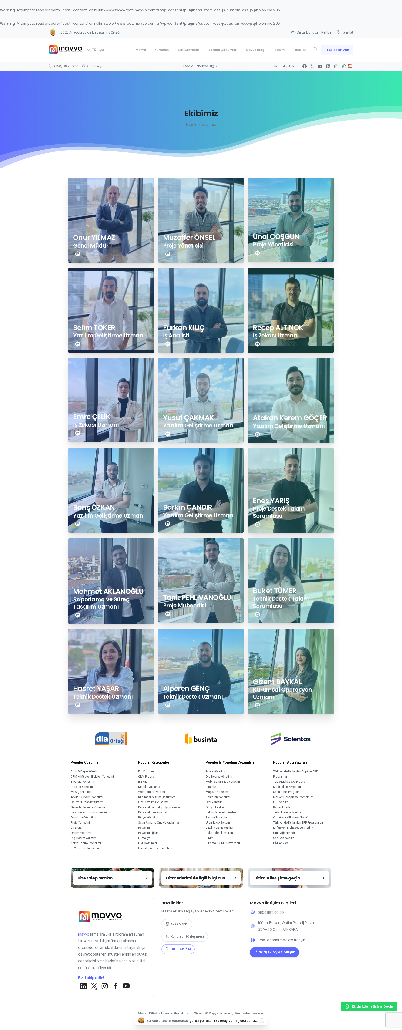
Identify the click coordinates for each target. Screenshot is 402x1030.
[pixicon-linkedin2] (77, 254)
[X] (312, 66)
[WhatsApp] (344, 66)
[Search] (315, 49)
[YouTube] (320, 66)
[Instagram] (336, 66)
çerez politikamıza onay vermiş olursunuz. (223, 1020)
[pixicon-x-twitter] (94, 986)
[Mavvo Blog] (350, 66)
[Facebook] (304, 66)
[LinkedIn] (328, 66)
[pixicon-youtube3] (126, 986)
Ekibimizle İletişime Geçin (372, 1006)
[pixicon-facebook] (115, 986)
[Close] (262, 1020)
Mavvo (83, 934)
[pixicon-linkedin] (83, 986)
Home (191, 124)
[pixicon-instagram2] (104, 986)
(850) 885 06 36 (66, 66)
